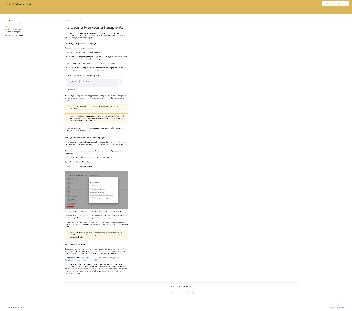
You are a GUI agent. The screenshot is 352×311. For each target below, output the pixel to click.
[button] (173, 293)
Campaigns (69, 20)
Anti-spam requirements (14, 35)
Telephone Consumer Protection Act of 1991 (81, 260)
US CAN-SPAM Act (74, 253)
